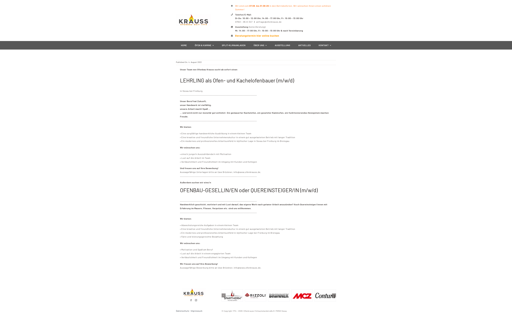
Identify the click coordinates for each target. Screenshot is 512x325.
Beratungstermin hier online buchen (257, 35)
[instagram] (196, 300)
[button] (224, 295)
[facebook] (191, 300)
